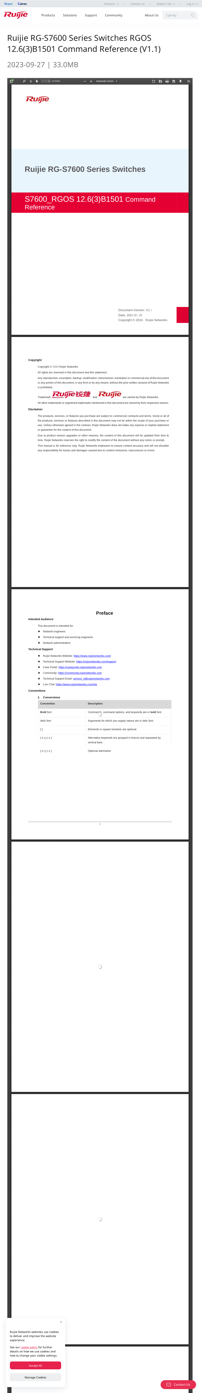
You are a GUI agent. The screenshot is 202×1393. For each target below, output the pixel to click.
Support (91, 15)
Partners (109, 4)
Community (113, 15)
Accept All (35, 1365)
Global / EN (164, 4)
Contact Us (138, 4)
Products (48, 15)
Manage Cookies (35, 1377)
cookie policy (29, 1347)
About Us (152, 15)
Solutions (70, 15)
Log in (191, 4)
